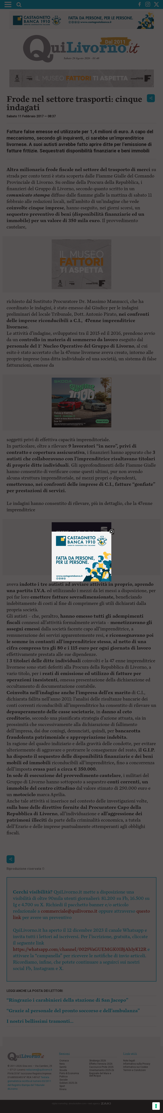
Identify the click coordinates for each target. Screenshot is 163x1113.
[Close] (111, 531)
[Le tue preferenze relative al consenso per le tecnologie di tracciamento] (156, 1106)
